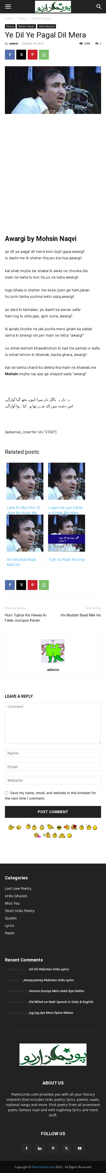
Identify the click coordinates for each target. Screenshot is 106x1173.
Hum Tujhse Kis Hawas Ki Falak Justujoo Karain (25, 618)
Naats (10, 933)
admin (13, 43)
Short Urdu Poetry (20, 910)
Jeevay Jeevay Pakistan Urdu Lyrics (49, 980)
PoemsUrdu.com (43, 1167)
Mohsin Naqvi (41, 18)
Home (9, 18)
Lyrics (9, 925)
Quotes (11, 918)
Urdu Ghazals (46, 26)
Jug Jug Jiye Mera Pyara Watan (51, 1012)
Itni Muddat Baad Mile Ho (80, 615)
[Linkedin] (40, 1148)
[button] (8, 6)
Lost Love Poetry (18, 888)
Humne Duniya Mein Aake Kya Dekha (56, 991)
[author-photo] (53, 663)
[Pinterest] (32, 55)
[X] (21, 55)
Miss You (12, 903)
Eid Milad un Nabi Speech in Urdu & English (61, 1001)
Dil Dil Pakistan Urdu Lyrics (49, 969)
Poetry (22, 18)
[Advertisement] (53, 173)
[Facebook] (10, 55)
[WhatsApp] (44, 55)
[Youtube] (80, 1148)
